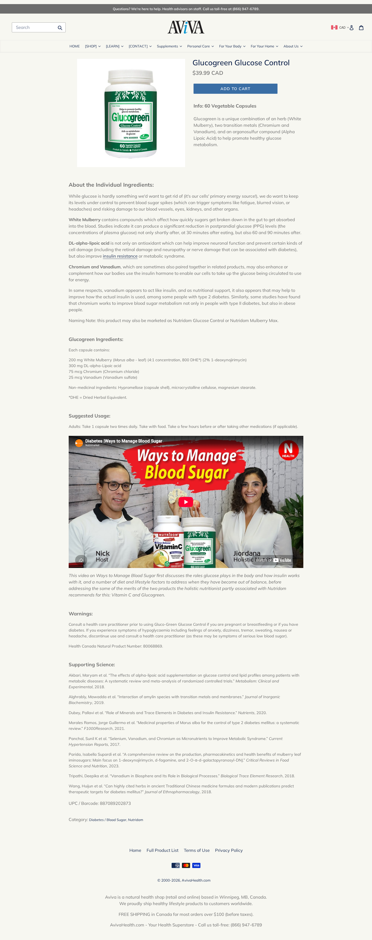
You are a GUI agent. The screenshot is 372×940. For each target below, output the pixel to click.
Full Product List (162, 850)
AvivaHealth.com (196, 880)
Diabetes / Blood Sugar (107, 820)
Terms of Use (197, 850)
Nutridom (135, 820)
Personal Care (198, 46)
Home (135, 850)
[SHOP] (91, 46)
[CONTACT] (138, 46)
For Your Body (230, 46)
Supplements (167, 46)
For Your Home (262, 46)
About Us (291, 46)
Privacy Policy (229, 850)
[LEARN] (112, 46)
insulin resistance (120, 256)
